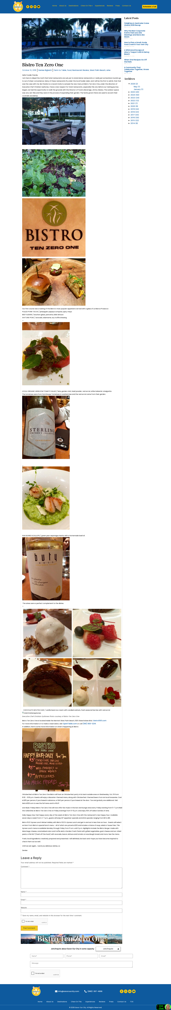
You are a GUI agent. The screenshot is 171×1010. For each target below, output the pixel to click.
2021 (134, 103)
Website (24, 907)
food (69, 70)
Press (117, 6)
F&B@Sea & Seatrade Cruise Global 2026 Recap (136, 24)
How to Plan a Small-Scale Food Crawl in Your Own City (136, 43)
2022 (135, 101)
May (137, 87)
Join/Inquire (108, 949)
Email (23, 899)
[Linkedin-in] (35, 6)
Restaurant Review (80, 70)
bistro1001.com (99, 720)
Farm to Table (60, 70)
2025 (135, 92)
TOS (131, 1002)
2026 (134, 84)
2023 (135, 98)
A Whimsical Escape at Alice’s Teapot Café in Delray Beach (136, 52)
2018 (135, 112)
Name (23, 892)
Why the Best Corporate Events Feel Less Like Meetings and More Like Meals (134, 34)
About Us (62, 6)
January (138, 89)
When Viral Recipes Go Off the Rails (135, 61)
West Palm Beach (97, 70)
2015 (135, 120)
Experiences (99, 6)
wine (108, 70)
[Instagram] (31, 6)
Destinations (73, 6)
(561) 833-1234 (89, 723)
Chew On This (86, 6)
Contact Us (126, 6)
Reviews (110, 6)
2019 (135, 109)
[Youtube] (38, 6)
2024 (135, 95)
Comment (25, 866)
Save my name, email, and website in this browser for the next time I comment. (52, 915)
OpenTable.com (70, 723)
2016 (135, 118)
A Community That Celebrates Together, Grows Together (136, 69)
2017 (135, 115)
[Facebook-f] (27, 6)
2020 (134, 106)
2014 (134, 123)
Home (54, 6)
